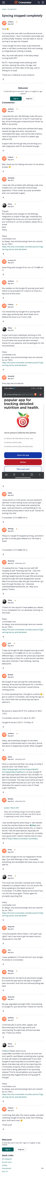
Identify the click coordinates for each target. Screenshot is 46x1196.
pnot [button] (9, 643)
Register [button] (29, 98)
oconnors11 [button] (12, 260)
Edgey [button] (10, 493)
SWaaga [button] (11, 529)
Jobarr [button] (10, 757)
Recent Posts (7, 1162)
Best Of (5, 1171)
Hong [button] (10, 850)
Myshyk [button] (10, 675)
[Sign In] (43, 2)
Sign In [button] (16, 98)
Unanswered (23, 1168)
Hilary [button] (10, 204)
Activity (4, 1165)
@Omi (6, 1051)
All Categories (7, 1159)
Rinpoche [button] (11, 561)
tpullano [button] (11, 109)
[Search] (39, 2)
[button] (4, 23)
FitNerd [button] (10, 22)
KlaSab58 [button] (11, 178)
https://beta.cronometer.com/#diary (23, 838)
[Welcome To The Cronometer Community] (23, 2)
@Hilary (33, 825)
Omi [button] (9, 950)
